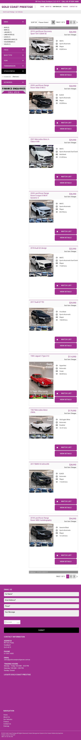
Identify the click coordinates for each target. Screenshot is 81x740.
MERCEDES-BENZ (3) (10, 39)
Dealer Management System (36, 733)
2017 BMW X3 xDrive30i (40, 464)
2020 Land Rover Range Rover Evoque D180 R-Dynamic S (40, 195)
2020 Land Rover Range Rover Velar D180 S (40, 86)
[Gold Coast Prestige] (18, 6)
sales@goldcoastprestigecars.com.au (17, 660)
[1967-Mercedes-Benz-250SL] (41, 425)
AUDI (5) (6, 27)
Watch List (66, 69)
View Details (66, 75)
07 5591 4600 (74, 1)
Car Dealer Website (51, 733)
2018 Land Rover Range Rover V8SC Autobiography (41, 519)
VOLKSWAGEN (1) (9, 42)
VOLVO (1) (7, 44)
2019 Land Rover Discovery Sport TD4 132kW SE (41, 32)
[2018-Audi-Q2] (41, 263)
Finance (65, 6)
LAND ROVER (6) (9, 34)
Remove (15, 76)
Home (42, 6)
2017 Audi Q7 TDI (37, 302)
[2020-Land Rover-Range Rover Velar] (41, 100)
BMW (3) (6, 30)
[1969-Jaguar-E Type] (41, 378)
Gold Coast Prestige (8, 12)
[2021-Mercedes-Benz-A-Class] (41, 154)
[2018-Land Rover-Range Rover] (41, 533)
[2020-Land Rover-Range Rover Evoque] (41, 209)
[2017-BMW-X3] (41, 479)
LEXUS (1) (7, 37)
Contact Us (73, 6)
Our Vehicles (57, 6)
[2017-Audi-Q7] (41, 317)
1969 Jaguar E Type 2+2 (40, 356)
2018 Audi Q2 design (39, 248)
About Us (48, 6)
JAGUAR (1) (8, 32)
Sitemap (6, 726)
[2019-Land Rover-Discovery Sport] (41, 46)
